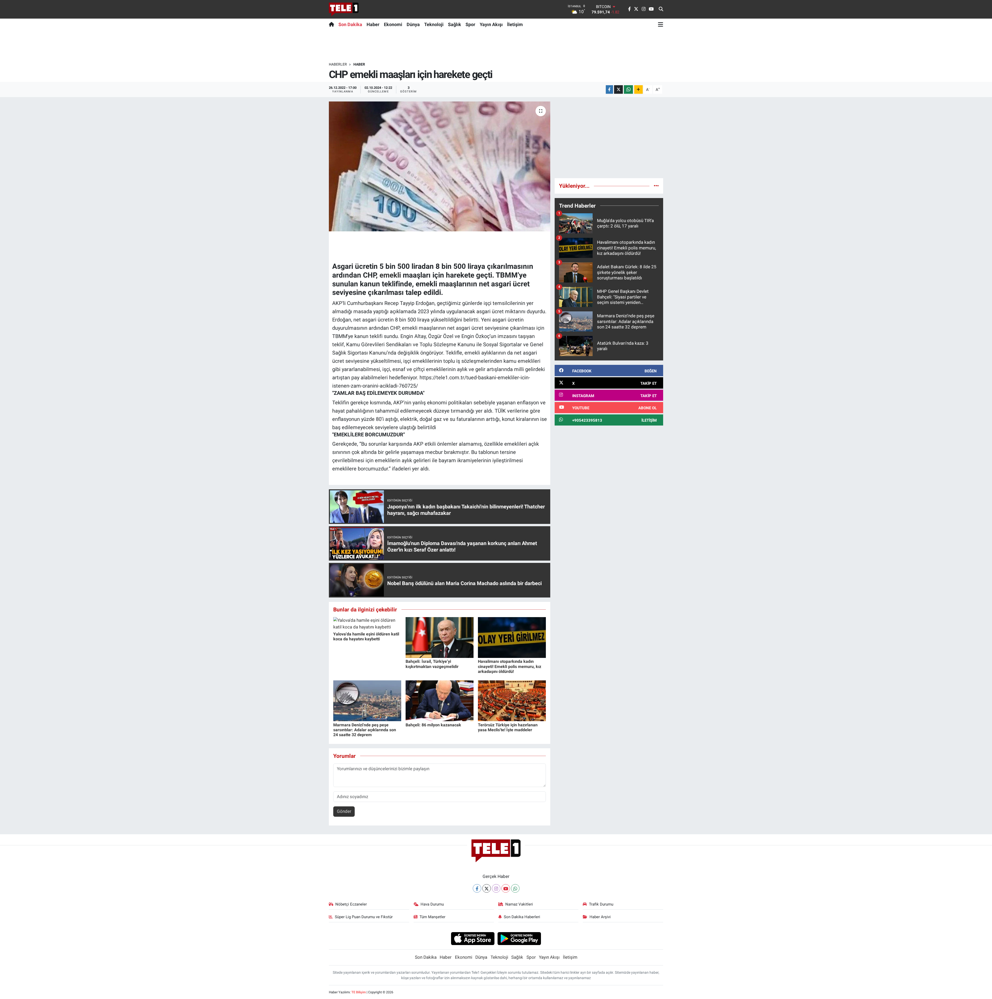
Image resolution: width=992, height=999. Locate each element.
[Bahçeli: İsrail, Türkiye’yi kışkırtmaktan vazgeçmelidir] (440, 637)
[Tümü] (656, 185)
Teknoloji (434, 24)
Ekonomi (393, 24)
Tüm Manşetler (432, 917)
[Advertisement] (609, 137)
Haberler (338, 64)
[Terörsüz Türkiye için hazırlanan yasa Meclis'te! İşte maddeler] (512, 700)
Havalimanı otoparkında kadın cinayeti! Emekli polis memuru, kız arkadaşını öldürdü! (509, 666)
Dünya (413, 24)
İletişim (515, 24)
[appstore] (472, 938)
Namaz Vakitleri (519, 904)
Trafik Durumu (601, 904)
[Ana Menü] (660, 24)
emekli (390, 275)
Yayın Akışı (491, 24)
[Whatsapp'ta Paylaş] (628, 89)
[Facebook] (477, 888)
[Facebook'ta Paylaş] (609, 89)
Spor (470, 24)
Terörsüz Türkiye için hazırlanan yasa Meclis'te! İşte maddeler (508, 727)
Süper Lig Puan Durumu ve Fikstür (364, 917)
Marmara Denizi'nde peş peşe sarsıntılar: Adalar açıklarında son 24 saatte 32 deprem (364, 729)
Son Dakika (350, 24)
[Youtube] (505, 888)
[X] (486, 888)
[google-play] (519, 938)
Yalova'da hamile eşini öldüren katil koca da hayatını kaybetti (366, 636)
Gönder (344, 811)
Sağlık (454, 24)
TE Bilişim (358, 992)
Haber (373, 24)
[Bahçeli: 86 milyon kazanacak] (440, 700)
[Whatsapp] (515, 888)
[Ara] (661, 9)
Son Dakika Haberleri (522, 917)
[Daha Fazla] (638, 89)
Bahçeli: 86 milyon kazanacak (433, 724)
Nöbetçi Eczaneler (351, 904)
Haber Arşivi (600, 917)
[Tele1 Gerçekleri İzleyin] (344, 9)
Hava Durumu (432, 904)
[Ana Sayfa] (332, 24)
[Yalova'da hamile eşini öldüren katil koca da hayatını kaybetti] (367, 623)
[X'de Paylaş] (618, 89)
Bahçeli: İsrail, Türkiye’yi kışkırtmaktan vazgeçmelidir (432, 664)
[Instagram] (496, 888)
